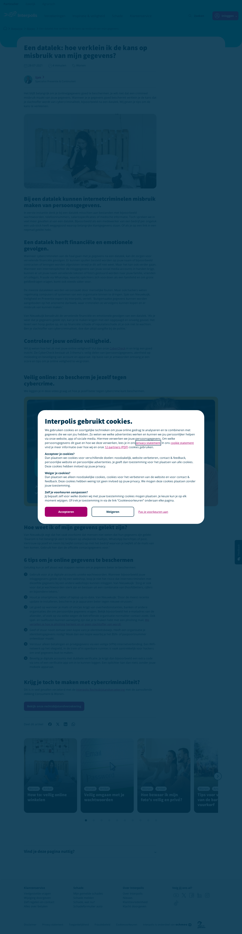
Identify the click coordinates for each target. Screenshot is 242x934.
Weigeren (112, 512)
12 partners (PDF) (116, 447)
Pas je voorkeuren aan (153, 512)
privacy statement (148, 443)
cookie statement (182, 443)
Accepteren (66, 512)
